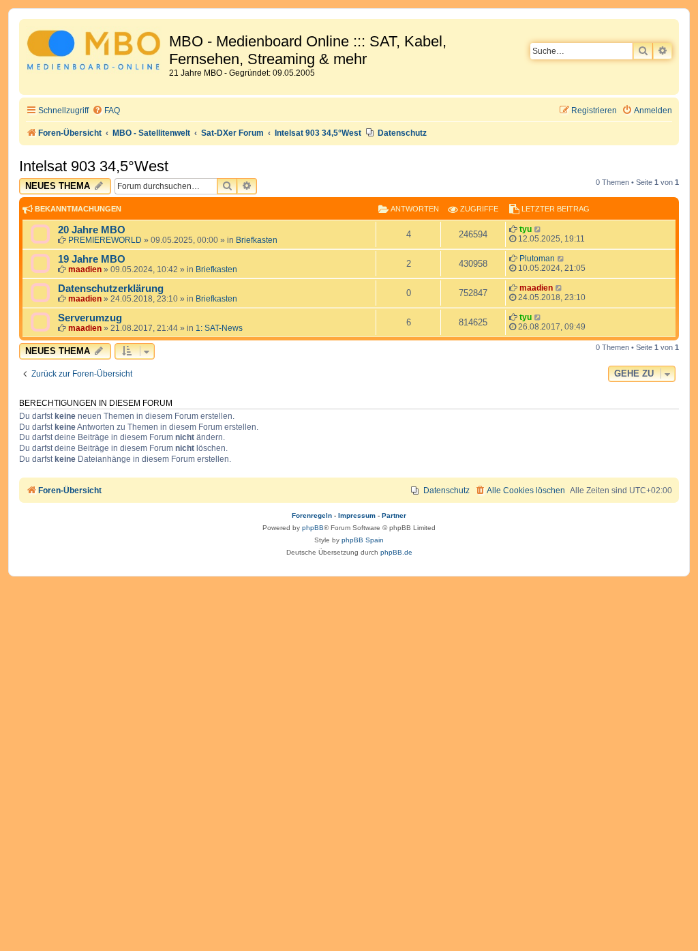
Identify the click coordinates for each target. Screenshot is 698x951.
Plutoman (537, 258)
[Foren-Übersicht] (95, 52)
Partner (394, 515)
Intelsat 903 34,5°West (93, 166)
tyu (525, 229)
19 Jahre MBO (91, 259)
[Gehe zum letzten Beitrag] (538, 229)
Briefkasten (256, 240)
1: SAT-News (219, 328)
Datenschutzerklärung (111, 288)
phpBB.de (396, 552)
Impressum (357, 515)
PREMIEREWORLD (105, 240)
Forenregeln (312, 515)
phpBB (313, 527)
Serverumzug (90, 317)
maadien (85, 269)
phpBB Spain (363, 540)
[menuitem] (106, 111)
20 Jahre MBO (91, 229)
